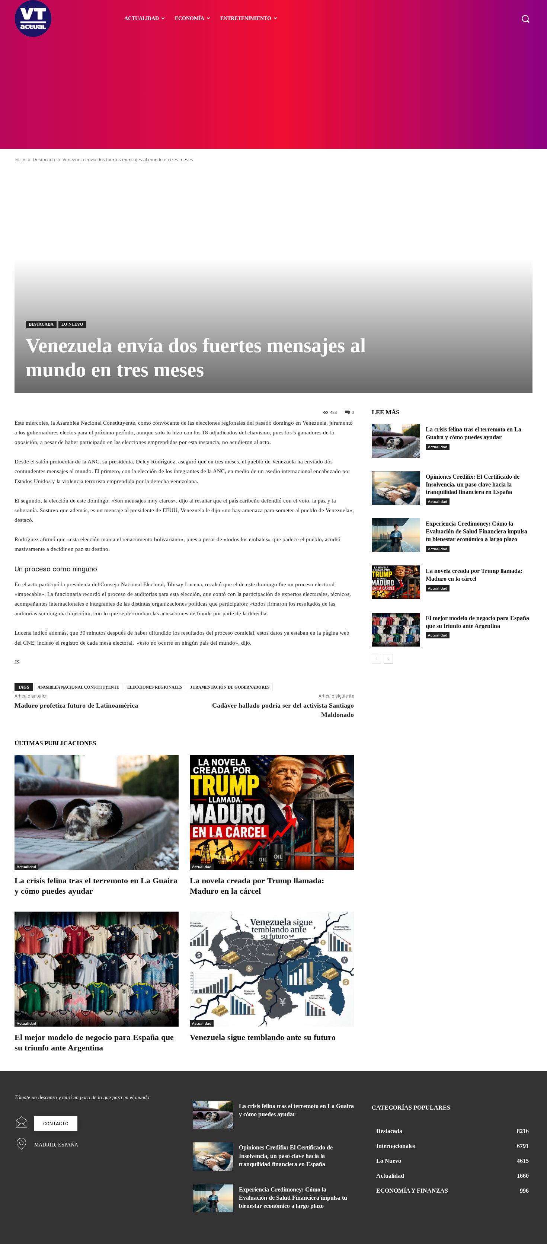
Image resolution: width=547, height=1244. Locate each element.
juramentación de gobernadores (229, 687)
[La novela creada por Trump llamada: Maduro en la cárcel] (272, 812)
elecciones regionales (154, 687)
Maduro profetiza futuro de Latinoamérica (76, 705)
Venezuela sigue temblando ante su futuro (263, 1037)
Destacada (44, 159)
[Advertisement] (273, 93)
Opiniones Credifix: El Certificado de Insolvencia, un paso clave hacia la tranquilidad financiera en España (472, 484)
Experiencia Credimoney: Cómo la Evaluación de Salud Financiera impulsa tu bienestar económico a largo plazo (476, 531)
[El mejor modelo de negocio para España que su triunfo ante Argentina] (97, 969)
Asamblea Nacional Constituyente (78, 687)
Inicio (20, 159)
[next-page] (388, 659)
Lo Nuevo (72, 324)
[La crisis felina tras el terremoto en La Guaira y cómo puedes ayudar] (97, 812)
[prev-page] (376, 659)
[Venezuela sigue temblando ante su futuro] (272, 969)
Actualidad (26, 866)
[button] (525, 19)
